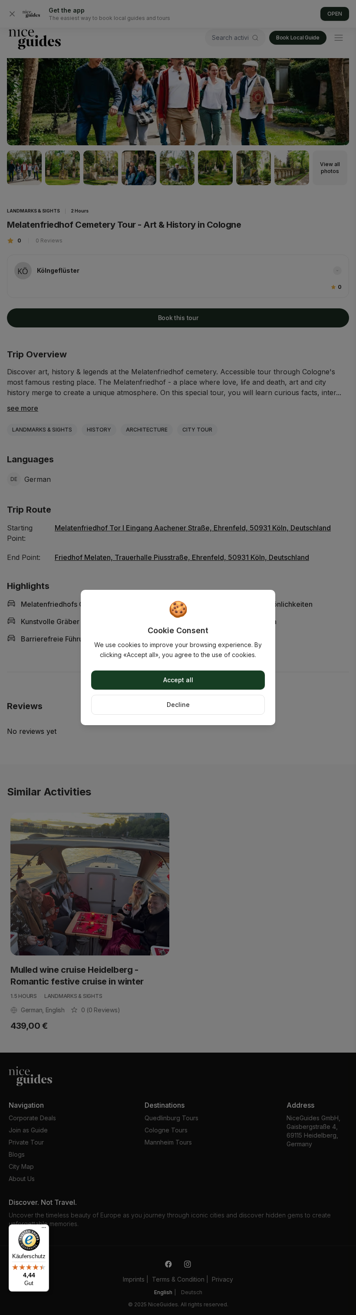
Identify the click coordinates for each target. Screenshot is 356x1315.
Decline (178, 704)
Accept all (178, 680)
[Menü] (44, 1229)
